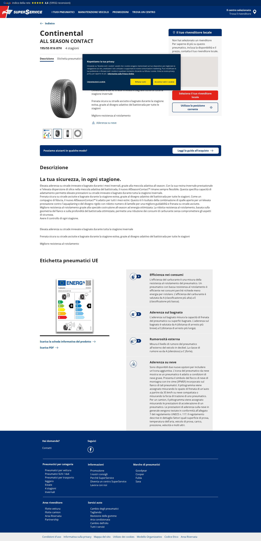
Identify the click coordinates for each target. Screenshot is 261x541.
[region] (131, 72)
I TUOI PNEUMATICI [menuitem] (63, 12)
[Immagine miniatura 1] (47, 134)
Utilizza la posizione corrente (193, 107)
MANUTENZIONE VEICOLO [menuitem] (93, 12)
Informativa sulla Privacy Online (121, 74)
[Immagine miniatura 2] (57, 134)
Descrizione (47, 58)
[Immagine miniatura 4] (77, 134)
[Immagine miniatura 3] (67, 134)
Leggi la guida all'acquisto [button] (193, 150)
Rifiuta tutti (140, 82)
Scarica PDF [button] (47, 347)
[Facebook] (91, 449)
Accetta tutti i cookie (164, 82)
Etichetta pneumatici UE (71, 58)
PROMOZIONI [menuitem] (121, 12)
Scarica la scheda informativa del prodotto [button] (65, 341)
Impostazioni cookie (96, 82)
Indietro (50, 23)
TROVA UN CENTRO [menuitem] (143, 12)
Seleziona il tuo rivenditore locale (195, 95)
